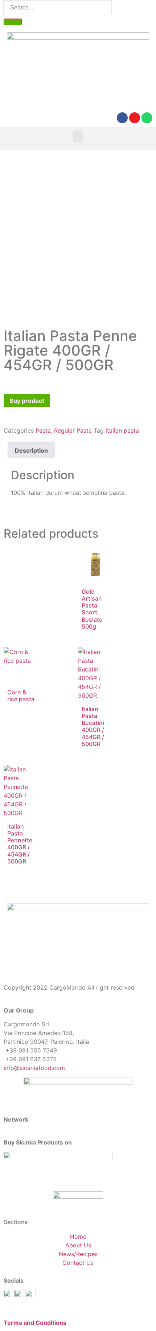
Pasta (43, 430)
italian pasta (122, 430)
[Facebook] (122, 117)
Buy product (26, 400)
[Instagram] (134, 117)
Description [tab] (31, 450)
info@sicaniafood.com (34, 1067)
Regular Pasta (73, 430)
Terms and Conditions (35, 1322)
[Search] (13, 22)
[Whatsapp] (146, 117)
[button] (78, 137)
